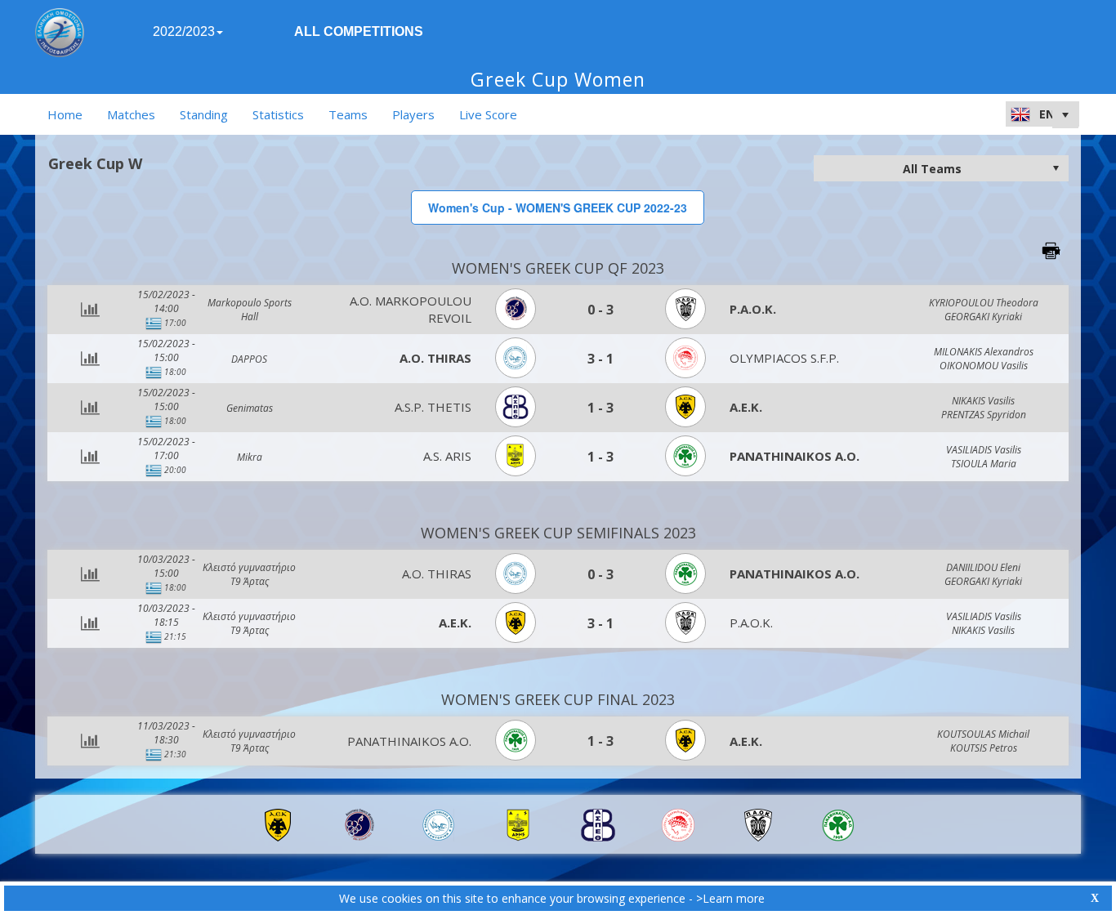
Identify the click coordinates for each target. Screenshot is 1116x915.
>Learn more (730, 898)
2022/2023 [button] (184, 31)
